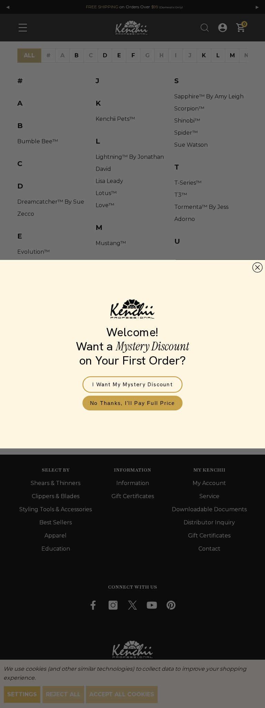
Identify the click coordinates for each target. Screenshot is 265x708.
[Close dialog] (257, 267)
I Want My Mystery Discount (132, 384)
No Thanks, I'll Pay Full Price (132, 403)
